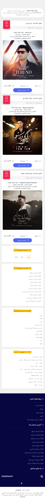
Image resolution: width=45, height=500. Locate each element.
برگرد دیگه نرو (18, 110)
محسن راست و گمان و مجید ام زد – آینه (31, 369)
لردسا (41, 340)
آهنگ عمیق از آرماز (35, 285)
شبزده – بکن (39, 363)
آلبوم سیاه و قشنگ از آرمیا (33, 301)
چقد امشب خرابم (18, 185)
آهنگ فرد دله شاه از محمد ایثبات (31, 292)
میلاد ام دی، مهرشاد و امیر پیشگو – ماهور (30, 360)
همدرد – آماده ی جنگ (36, 366)
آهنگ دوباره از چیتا (35, 282)
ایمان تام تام (26, 35)
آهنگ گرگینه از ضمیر (35, 276)
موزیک (36, 86)
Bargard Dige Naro (28, 108)
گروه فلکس (39, 331)
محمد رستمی (38, 325)
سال (16, 257)
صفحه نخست (39, 406)
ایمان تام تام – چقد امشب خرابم (31, 173)
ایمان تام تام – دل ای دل (34, 23)
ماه (22, 257)
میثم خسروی (38, 334)
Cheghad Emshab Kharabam (28, 183)
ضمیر (41, 315)
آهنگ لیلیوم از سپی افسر (34, 298)
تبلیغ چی (18, 490)
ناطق (41, 344)
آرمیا (41, 322)
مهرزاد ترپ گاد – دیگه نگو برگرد (33, 372)
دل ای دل (18, 35)
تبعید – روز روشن (37, 357)
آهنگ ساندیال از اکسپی (34, 288)
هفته (28, 257)
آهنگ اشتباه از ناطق (35, 273)
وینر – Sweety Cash (36, 375)
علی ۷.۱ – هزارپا (38, 385)
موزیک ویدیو (39, 413)
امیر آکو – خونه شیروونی (35, 382)
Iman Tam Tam (18, 33)
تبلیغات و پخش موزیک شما (35, 420)
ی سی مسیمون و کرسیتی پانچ (33, 328)
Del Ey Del (28, 33)
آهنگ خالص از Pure (35, 295)
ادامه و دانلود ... (21, 90)
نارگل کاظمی (39, 337)
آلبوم (41, 416)
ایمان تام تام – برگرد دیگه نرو (32, 98)
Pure (41, 319)
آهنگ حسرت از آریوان (35, 279)
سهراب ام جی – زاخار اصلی (35, 379)
